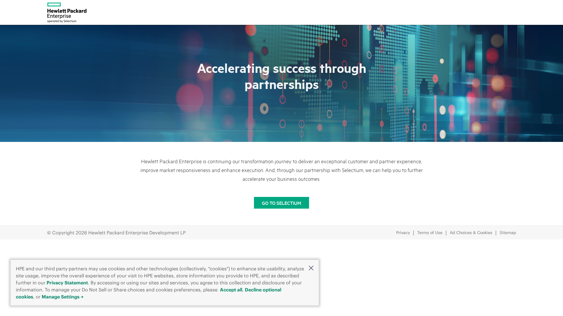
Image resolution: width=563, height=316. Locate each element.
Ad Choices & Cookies (471, 232)
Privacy (403, 232)
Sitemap (508, 232)
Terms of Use (429, 232)
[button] (311, 268)
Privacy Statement (67, 283)
